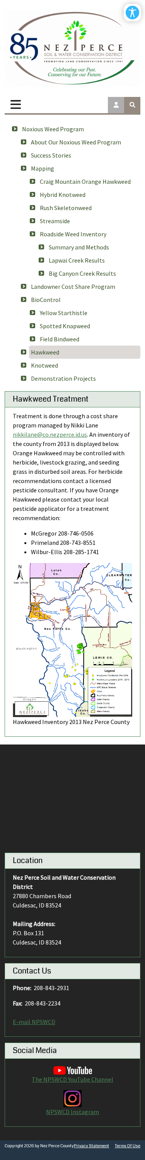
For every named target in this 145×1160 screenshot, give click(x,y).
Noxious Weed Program (53, 129)
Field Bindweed (59, 339)
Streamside (55, 221)
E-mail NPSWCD (34, 1022)
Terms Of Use (127, 1146)
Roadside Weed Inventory (73, 234)
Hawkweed (45, 352)
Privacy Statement (91, 1146)
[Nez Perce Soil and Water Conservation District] (72, 48)
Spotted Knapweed (65, 326)
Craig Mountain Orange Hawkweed (85, 181)
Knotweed (44, 365)
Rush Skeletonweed (66, 208)
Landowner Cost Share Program (73, 286)
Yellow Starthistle (63, 313)
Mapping (42, 168)
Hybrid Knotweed (62, 194)
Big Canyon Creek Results (82, 273)
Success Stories (51, 155)
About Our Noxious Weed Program (76, 142)
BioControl (46, 300)
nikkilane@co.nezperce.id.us (50, 434)
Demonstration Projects (63, 378)
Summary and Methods (79, 247)
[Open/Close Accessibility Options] (132, 12)
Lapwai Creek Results (77, 260)
